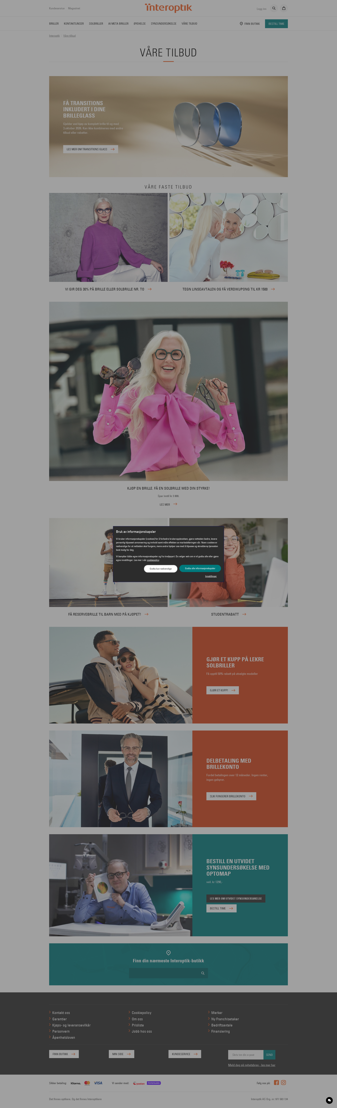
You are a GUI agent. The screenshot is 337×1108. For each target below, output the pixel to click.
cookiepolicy (153, 560)
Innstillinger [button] (211, 576)
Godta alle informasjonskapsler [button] (200, 568)
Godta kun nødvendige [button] (161, 568)
